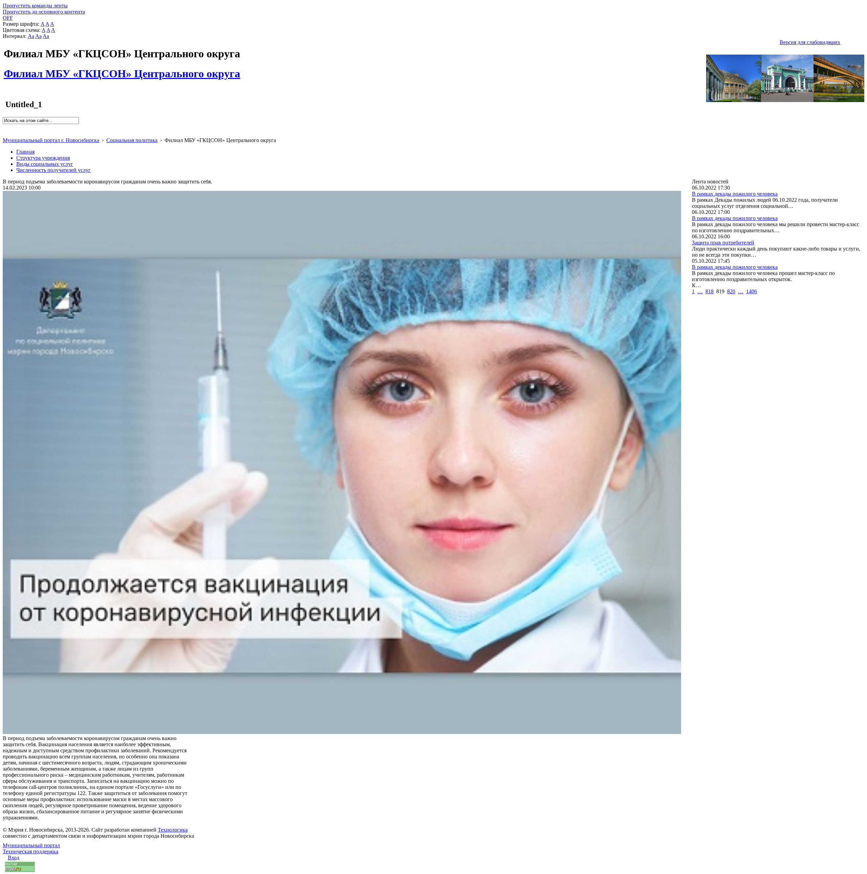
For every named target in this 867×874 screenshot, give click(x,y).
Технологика (173, 830)
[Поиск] (5, 127)
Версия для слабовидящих (810, 42)
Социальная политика (131, 140)
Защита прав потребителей (723, 242)
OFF (8, 18)
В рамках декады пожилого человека (735, 194)
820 (731, 291)
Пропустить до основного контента (44, 12)
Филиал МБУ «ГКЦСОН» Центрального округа (122, 69)
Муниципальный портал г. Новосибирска (51, 140)
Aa (31, 36)
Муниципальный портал (31, 845)
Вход (13, 857)
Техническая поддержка (30, 851)
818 (709, 291)
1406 (751, 291)
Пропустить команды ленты (35, 5)
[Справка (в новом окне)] (5, 133)
